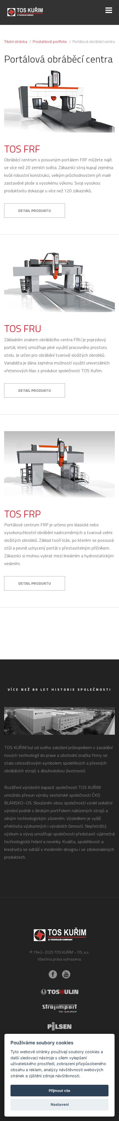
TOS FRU (22, 328)
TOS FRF (22, 148)
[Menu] (108, 10)
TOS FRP (22, 513)
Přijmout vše (59, 1090)
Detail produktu (34, 210)
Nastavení (60, 1104)
